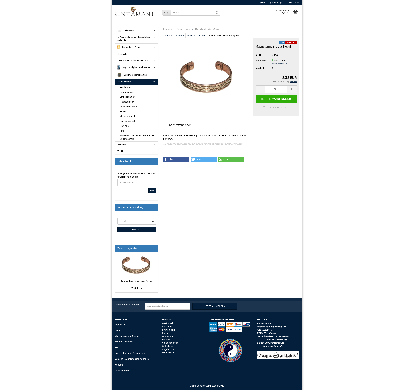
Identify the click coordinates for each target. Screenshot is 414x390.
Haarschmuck (127, 101)
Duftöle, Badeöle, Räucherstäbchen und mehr (133, 39)
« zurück (180, 35)
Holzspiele (122, 54)
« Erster (169, 35)
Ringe (122, 131)
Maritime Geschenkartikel (135, 75)
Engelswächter (127, 92)
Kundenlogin (277, 2)
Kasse (165, 333)
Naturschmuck (124, 82)
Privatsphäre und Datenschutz (130, 353)
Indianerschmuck (128, 106)
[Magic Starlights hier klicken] (278, 355)
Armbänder (125, 87)
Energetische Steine (131, 47)
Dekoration (128, 30)
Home (118, 330)
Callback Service (123, 370)
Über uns (166, 339)
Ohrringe (124, 126)
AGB (117, 347)
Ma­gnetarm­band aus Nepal (136, 281)
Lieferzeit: (261, 60)
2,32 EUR (136, 288)
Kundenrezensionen (178, 125)
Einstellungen (169, 330)
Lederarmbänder (128, 121)
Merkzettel (294, 2)
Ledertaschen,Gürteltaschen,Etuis (132, 60)
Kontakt (119, 364)
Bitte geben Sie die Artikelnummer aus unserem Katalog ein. (136, 175)
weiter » (191, 35)
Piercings (121, 144)
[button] (176, 159)
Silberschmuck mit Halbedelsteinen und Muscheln (137, 137)
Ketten (123, 111)
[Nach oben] (405, 385)
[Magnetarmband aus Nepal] (207, 74)
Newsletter (167, 336)
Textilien (121, 151)
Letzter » (202, 35)
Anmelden (237, 143)
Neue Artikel (168, 352)
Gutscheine (168, 346)
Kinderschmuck (127, 116)
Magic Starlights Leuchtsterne (136, 67)
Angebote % (168, 349)
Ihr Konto (167, 326)
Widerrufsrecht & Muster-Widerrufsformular (127, 339)
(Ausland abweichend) (280, 63)
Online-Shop (196, 386)
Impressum (120, 324)
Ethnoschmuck (127, 97)
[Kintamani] (136, 11)
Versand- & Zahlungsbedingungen (132, 359)
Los (152, 191)
